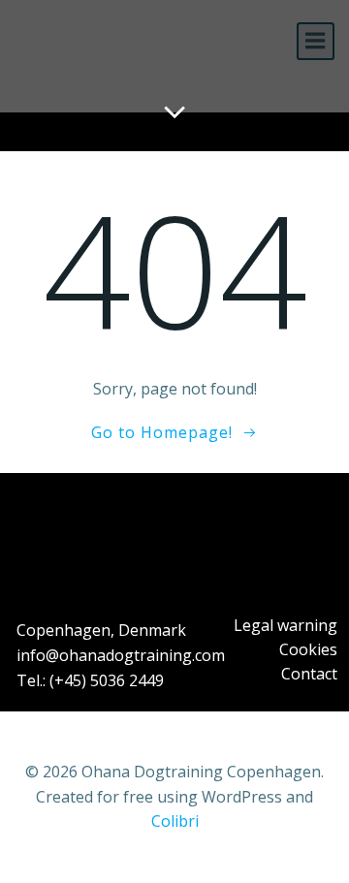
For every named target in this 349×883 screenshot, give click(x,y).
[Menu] (315, 41)
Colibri (175, 821)
